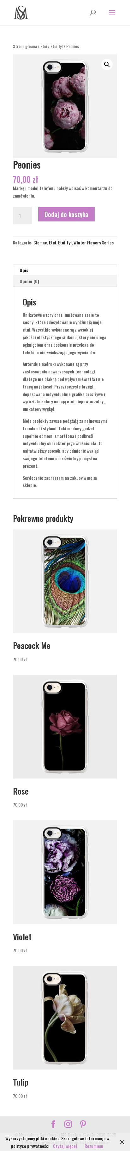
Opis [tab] (24, 270)
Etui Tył (56, 46)
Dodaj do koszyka (66, 214)
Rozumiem (94, 1146)
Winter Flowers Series (94, 242)
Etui (43, 46)
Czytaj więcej (65, 1146)
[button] (107, 64)
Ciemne (40, 242)
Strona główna (25, 46)
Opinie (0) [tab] (29, 281)
